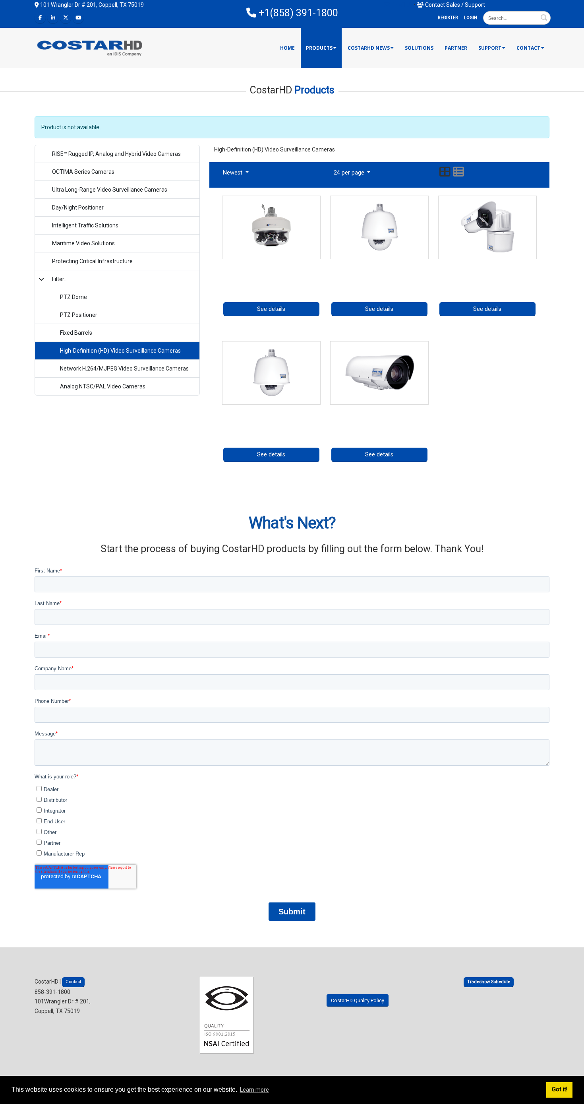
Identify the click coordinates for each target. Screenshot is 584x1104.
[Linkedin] (52, 17)
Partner (456, 48)
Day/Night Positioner (78, 207)
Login (470, 17)
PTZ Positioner (78, 315)
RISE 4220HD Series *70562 (379, 265)
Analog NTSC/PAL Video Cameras (102, 386)
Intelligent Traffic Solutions (85, 225)
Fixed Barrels (76, 333)
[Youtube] (78, 17)
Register (448, 17)
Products (319, 48)
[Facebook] (40, 17)
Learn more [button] (254, 1090)
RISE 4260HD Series (487, 265)
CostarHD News (369, 48)
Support (489, 48)
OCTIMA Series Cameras (83, 172)
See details (271, 309)
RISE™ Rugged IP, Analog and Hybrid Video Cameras (116, 154)
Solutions (419, 48)
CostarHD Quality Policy (357, 1000)
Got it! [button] (559, 1089)
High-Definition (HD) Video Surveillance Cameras (120, 350)
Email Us (401, 5)
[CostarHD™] (90, 47)
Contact (528, 48)
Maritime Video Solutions (83, 243)
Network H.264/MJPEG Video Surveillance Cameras (124, 368)
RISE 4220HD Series (271, 411)
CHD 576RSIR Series (271, 265)
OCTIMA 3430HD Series (379, 411)
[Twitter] (65, 17)
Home (287, 48)
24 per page (350, 172)
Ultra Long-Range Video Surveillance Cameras (109, 189)
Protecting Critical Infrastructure (92, 261)
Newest (233, 172)
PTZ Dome (73, 297)
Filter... (60, 279)
